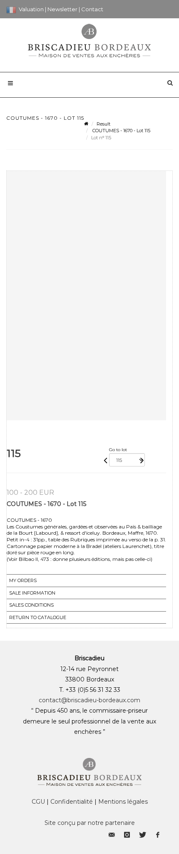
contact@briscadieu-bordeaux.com (89, 700)
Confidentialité (71, 801)
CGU (38, 801)
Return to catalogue (37, 617)
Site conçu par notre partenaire (90, 823)
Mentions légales (123, 801)
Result (103, 124)
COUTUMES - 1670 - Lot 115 (120, 130)
